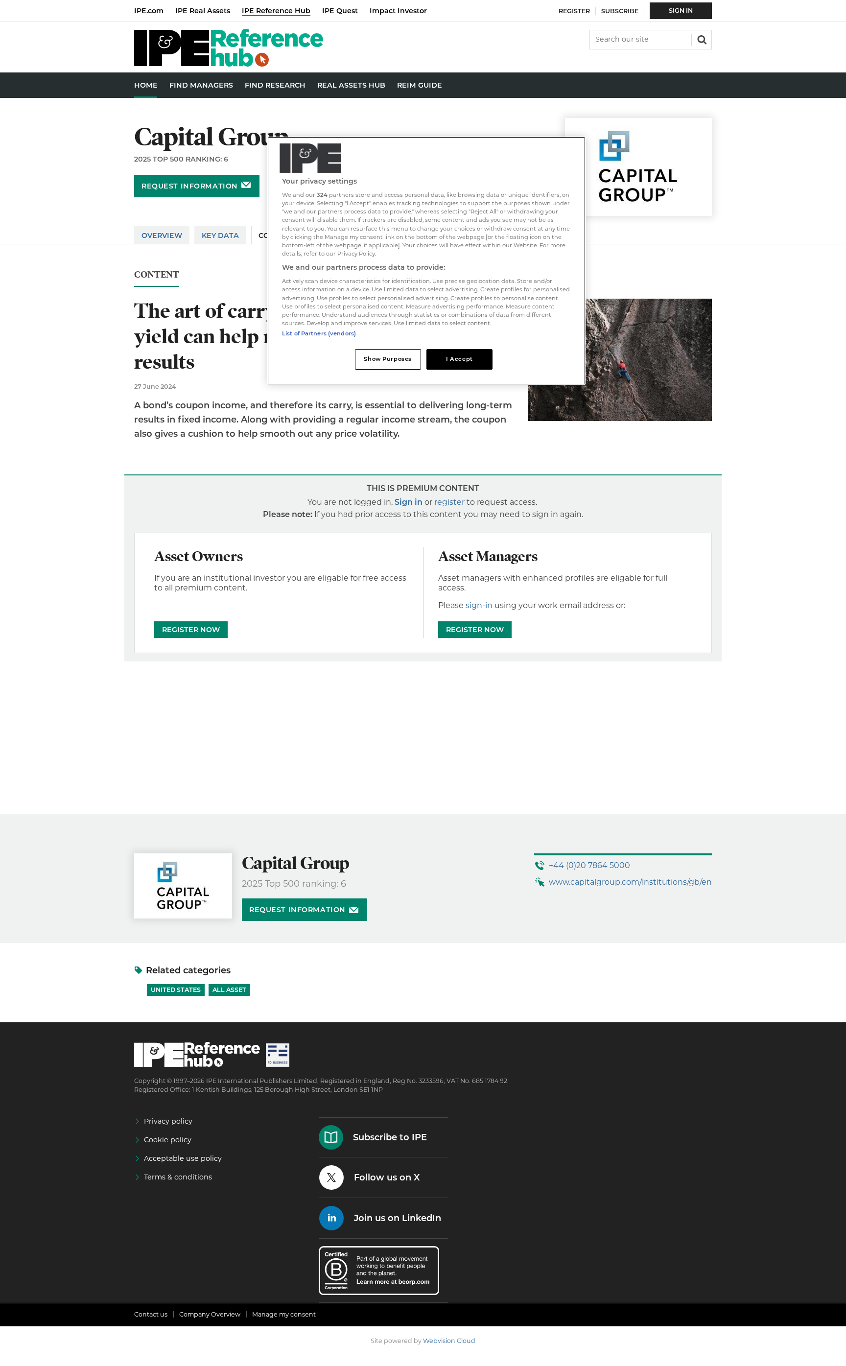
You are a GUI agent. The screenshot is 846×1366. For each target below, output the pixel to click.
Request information (189, 186)
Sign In (681, 10)
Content (156, 275)
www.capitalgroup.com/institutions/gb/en (630, 882)
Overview (161, 235)
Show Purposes (387, 358)
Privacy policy (168, 1121)
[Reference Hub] (228, 64)
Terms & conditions (178, 1177)
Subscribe (619, 11)
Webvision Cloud (449, 1340)
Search (701, 38)
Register (574, 11)
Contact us (150, 1314)
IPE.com (149, 10)
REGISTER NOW (191, 629)
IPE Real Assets (202, 10)
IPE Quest (340, 10)
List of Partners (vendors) (319, 333)
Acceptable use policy (183, 1158)
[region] (426, 261)
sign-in (479, 605)
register (449, 502)
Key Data (220, 235)
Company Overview (209, 1314)
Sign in (409, 502)
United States (176, 989)
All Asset (229, 989)
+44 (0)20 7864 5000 (589, 865)
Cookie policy (167, 1139)
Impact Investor (398, 10)
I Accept (459, 358)
